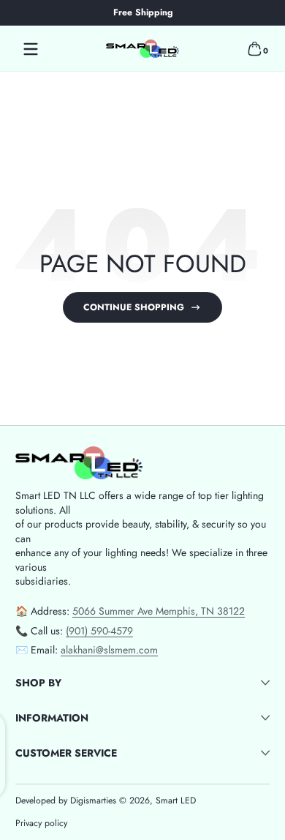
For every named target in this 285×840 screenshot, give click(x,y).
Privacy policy (41, 823)
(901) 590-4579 (99, 630)
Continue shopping (133, 307)
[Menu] (30, 49)
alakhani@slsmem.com (109, 649)
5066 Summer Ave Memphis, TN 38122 (158, 611)
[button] (254, 49)
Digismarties (93, 801)
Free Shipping (142, 13)
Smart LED (176, 800)
